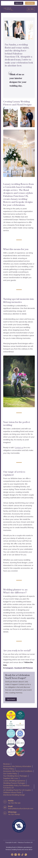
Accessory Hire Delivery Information (17, 766)
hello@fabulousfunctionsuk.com (20, 808)
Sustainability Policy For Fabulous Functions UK (16, 787)
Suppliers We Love (10, 778)
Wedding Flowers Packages (14, 783)
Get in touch (11, 699)
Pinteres (29, 668)
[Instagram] (15, 854)
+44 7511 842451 (14, 814)
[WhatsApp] (26, 854)
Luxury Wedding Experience (14, 781)
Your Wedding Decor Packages (15, 776)
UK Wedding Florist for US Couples (17, 790)
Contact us (19, 448)
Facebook (18, 668)
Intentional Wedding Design (14, 795)
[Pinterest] (12, 854)
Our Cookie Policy (10, 773)
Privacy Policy (8, 769)
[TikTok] (22, 854)
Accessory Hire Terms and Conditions (17, 771)
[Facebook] (19, 854)
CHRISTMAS (29, 3)
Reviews (6, 764)
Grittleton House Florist (12, 792)
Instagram (9, 668)
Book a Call (18, 3)
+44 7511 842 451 (14, 803)
